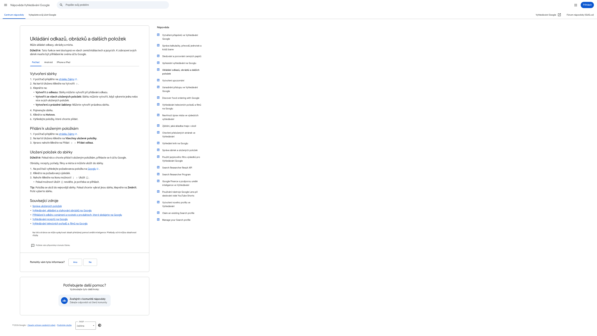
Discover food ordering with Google (180, 98)
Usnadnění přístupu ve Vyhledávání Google (180, 89)
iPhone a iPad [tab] (63, 62)
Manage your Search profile (176, 220)
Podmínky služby (64, 325)
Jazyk (81, 321)
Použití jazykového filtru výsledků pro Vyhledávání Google (181, 159)
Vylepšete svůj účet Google (42, 15)
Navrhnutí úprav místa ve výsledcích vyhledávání (180, 117)
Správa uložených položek (47, 206)
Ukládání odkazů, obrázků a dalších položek (180, 72)
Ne (90, 262)
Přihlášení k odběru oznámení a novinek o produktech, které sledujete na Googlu (77, 215)
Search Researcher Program (176, 174)
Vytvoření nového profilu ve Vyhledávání (176, 204)
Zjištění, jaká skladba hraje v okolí (179, 126)
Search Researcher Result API (177, 167)
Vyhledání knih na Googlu (175, 143)
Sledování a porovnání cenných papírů (181, 56)
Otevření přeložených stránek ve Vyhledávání (178, 134)
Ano (75, 262)
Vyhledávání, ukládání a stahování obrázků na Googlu (62, 210)
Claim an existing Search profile (178, 213)
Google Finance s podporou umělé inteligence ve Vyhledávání (180, 183)
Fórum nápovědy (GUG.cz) (580, 15)
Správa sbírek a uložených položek (180, 150)
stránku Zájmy (66, 79)
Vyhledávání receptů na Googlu (50, 219)
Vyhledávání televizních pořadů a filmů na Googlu (60, 223)
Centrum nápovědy (14, 15)
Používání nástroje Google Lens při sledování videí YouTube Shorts (180, 194)
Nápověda (163, 27)
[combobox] (117, 5)
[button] (5, 5)
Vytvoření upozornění (173, 80)
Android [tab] (48, 62)
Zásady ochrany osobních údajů (41, 325)
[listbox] (85, 326)
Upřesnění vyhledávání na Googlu (179, 63)
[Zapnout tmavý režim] (99, 325)
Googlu (92, 168)
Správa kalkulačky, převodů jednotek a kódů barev (181, 47)
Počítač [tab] (36, 62)
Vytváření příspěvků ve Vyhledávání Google (180, 37)
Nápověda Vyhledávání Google (30, 5)
